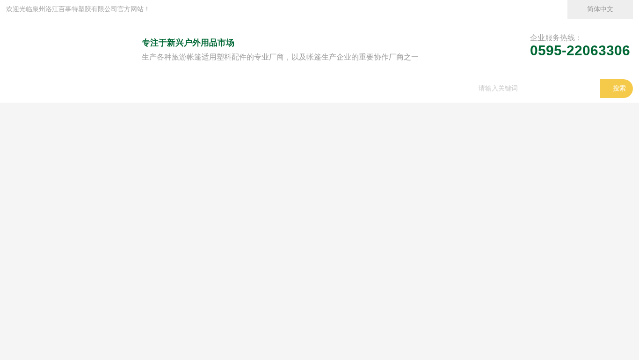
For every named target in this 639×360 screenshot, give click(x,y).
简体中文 (600, 9)
